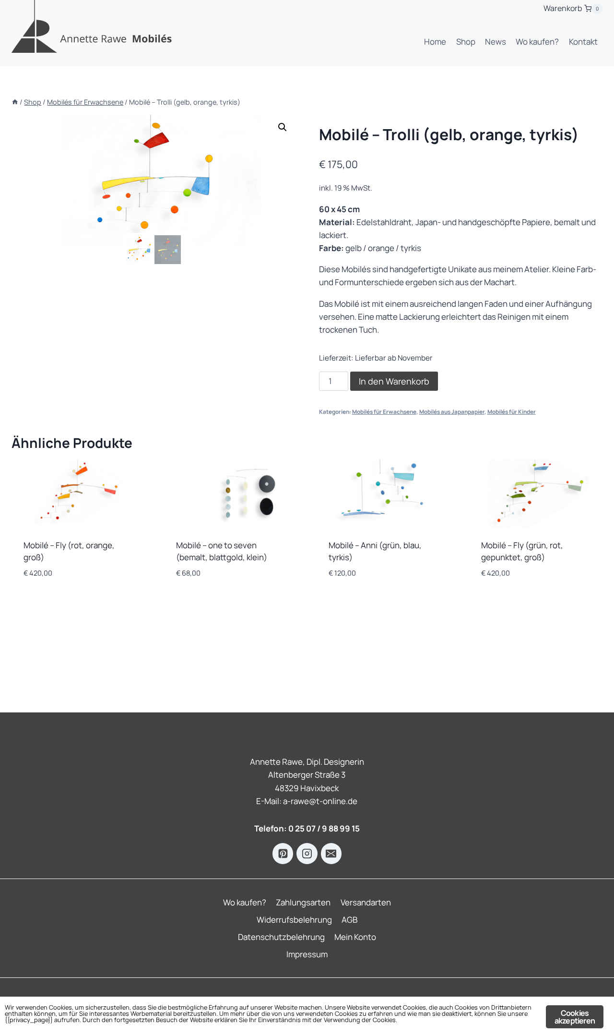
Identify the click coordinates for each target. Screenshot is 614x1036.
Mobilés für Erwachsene (384, 412)
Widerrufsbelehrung (294, 919)
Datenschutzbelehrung (281, 936)
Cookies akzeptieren (575, 1017)
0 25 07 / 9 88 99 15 (324, 828)
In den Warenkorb (394, 381)
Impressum (307, 954)
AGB (349, 919)
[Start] (15, 102)
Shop (465, 41)
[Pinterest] (283, 853)
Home (435, 41)
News (495, 41)
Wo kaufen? (537, 41)
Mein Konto (355, 936)
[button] (282, 127)
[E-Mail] (331, 853)
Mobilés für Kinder (511, 412)
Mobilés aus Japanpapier (451, 412)
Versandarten (366, 902)
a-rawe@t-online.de (320, 801)
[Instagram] (307, 853)
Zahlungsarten (303, 902)
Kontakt (583, 41)
